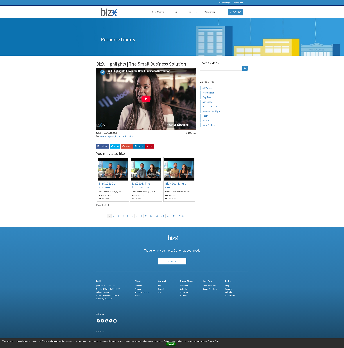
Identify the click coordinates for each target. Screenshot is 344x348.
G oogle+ (127, 146)
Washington (208, 92)
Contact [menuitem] (161, 289)
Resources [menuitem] (193, 12)
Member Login (225, 2)
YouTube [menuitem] (183, 295)
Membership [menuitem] (210, 12)
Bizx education (126, 136)
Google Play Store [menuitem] (210, 289)
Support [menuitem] (162, 281)
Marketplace (238, 2)
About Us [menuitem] (138, 285)
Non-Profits (209, 125)
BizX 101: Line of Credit (176, 185)
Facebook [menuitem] (184, 285)
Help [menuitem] (159, 285)
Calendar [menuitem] (228, 292)
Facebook (103, 146)
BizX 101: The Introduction (141, 185)
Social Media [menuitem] (186, 281)
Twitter (116, 146)
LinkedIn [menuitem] (183, 289)
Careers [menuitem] (228, 289)
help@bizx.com (102, 292)
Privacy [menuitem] (138, 289)
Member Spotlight (212, 111)
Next (181, 215)
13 (168, 215)
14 (174, 215)
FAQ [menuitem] (175, 12)
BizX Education (210, 106)
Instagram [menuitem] (184, 292)
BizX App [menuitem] (207, 281)
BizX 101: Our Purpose (107, 185)
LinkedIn (139, 146)
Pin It (150, 146)
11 (157, 215)
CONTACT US (172, 261)
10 (151, 215)
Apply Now (235, 12)
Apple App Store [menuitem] (209, 285)
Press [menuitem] (137, 295)
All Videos (207, 87)
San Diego (208, 101)
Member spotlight (108, 136)
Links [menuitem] (228, 281)
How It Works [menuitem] (158, 12)
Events (206, 120)
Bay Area (207, 97)
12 (162, 215)
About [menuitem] (138, 281)
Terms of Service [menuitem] (142, 292)
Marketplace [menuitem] (230, 295)
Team (205, 115)
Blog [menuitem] (227, 285)
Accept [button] (171, 344)
